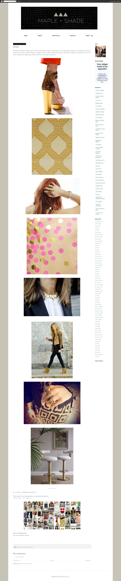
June (96, 230)
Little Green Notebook (98, 156)
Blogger (67, 576)
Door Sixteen (98, 117)
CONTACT (73, 36)
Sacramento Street (100, 183)
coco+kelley (98, 106)
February (97, 256)
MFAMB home (99, 163)
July (96, 228)
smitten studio (99, 189)
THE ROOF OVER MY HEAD (100, 197)
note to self (98, 169)
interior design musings (99, 148)
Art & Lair (98, 100)
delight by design (99, 112)
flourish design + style (99, 125)
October (97, 224)
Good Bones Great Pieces (100, 129)
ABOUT (40, 36)
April (96, 252)
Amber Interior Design (99, 96)
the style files (98, 201)
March (97, 254)
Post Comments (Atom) (26, 563)
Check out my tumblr (22, 498)
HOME (26, 36)
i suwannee (98, 144)
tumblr (31, 547)
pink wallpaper (99, 171)
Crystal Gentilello (100, 109)
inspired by (19, 547)
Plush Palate (98, 174)
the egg (97, 194)
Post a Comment (19, 557)
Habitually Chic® (99, 137)
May (96, 250)
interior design (26, 547)
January (97, 232)
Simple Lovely (99, 186)
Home (52, 560)
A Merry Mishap (99, 90)
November (98, 221)
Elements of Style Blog (99, 121)
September (98, 241)
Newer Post (17, 560)
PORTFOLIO (56, 36)
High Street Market (98, 141)
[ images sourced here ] (52, 488)
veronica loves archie (99, 213)
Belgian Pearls (99, 103)
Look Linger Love (100, 160)
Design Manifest (99, 114)
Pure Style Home (99, 180)
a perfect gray (98, 93)
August (97, 226)
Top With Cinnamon (98, 205)
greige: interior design (99, 133)
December (97, 234)
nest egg (97, 166)
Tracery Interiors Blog (99, 209)
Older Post (88, 560)
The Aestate (98, 191)
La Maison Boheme (98, 152)
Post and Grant (99, 177)
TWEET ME (89, 36)
